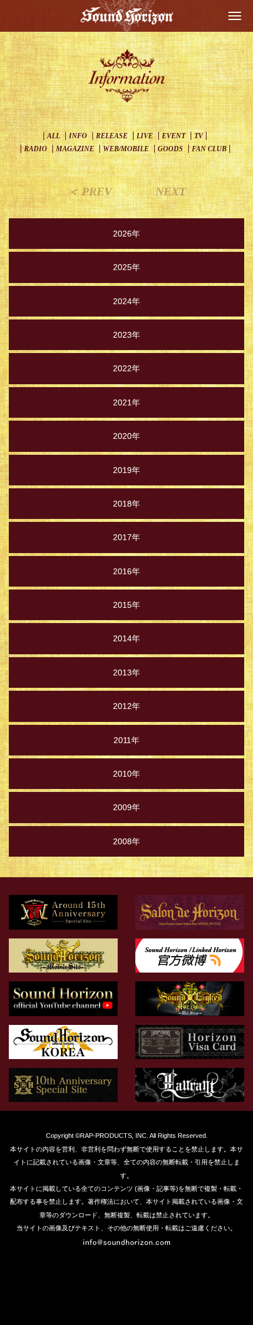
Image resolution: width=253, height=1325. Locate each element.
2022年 (126, 368)
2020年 (126, 436)
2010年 (126, 773)
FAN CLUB (209, 149)
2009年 (126, 807)
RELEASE (112, 136)
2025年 (126, 267)
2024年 (126, 301)
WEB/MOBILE (126, 149)
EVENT (173, 136)
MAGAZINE (75, 149)
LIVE (145, 136)
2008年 (126, 841)
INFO (78, 136)
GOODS (170, 149)
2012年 (126, 706)
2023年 (126, 334)
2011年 (126, 740)
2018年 (126, 503)
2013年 (126, 672)
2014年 (126, 638)
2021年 (126, 402)
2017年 (126, 537)
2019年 (126, 470)
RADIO (35, 149)
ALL (53, 136)
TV (198, 136)
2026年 (126, 233)
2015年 (126, 605)
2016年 (126, 571)
